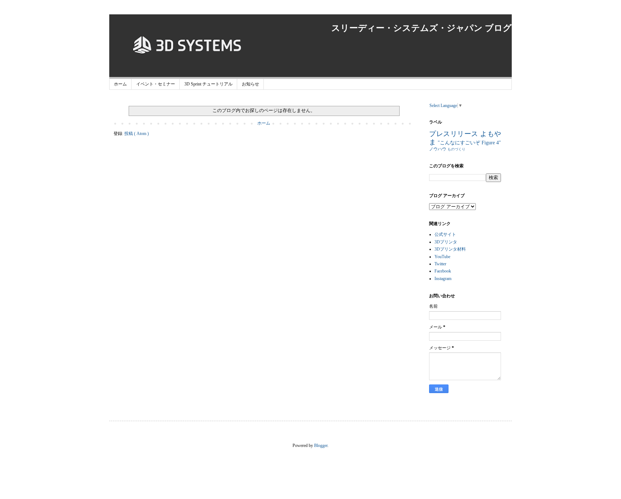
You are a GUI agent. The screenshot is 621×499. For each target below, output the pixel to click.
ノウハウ (438, 148)
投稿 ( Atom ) (136, 133)
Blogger (320, 445)
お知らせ (250, 84)
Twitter (440, 263)
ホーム (120, 84)
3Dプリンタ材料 (450, 249)
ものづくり (456, 149)
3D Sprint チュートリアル (208, 84)
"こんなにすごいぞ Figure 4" (469, 142)
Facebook (442, 271)
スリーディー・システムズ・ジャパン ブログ (421, 28)
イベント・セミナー (155, 84)
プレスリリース (454, 133)
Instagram (442, 278)
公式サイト (445, 234)
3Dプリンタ (445, 241)
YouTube (442, 256)
